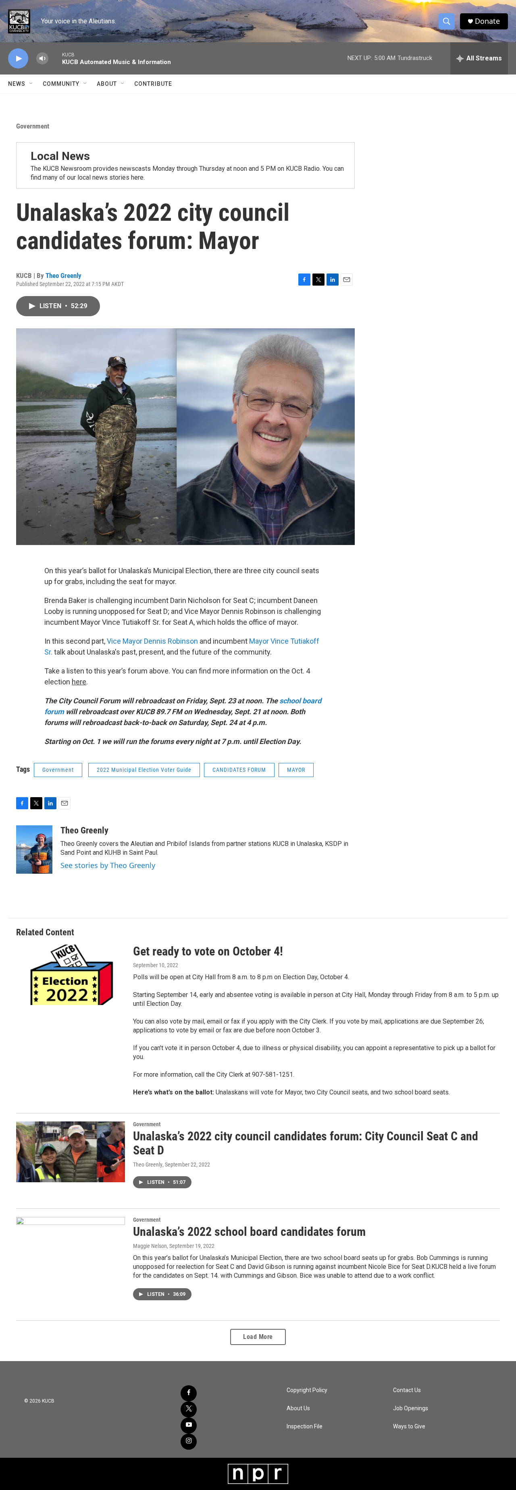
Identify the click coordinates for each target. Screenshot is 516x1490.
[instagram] (189, 1442)
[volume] (42, 59)
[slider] (55, 58)
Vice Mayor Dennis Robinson (152, 641)
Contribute (153, 84)
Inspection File (304, 1427)
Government (32, 126)
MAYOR (296, 770)
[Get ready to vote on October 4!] (70, 975)
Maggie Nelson (150, 1246)
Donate (487, 21)
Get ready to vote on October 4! (208, 951)
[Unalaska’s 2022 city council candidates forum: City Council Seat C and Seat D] (70, 1151)
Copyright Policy (307, 1390)
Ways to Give (409, 1427)
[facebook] (189, 1393)
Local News (60, 156)
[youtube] (189, 1425)
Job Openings (410, 1408)
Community (61, 84)
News (16, 84)
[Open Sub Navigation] (31, 84)
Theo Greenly (63, 275)
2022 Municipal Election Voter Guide (144, 770)
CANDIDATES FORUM (239, 770)
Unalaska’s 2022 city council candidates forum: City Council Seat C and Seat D (305, 1143)
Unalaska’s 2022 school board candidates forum (249, 1232)
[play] (18, 58)
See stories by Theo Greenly (107, 865)
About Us (298, 1408)
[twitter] (189, 1409)
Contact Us (407, 1390)
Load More (258, 1337)
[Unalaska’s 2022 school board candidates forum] (70, 1247)
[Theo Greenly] (34, 849)
